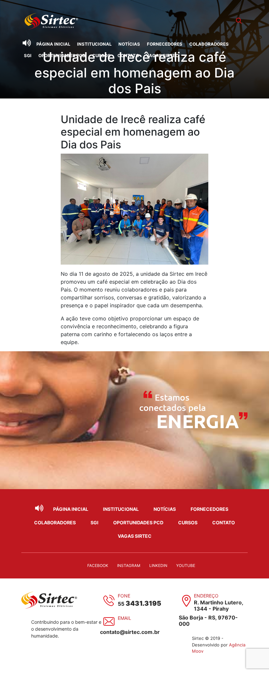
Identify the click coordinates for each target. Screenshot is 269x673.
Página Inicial (53, 44)
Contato (128, 55)
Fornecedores (164, 44)
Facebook (97, 565)
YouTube (185, 565)
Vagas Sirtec (162, 55)
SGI (27, 55)
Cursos (101, 55)
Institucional (94, 44)
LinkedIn (158, 565)
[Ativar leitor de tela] (26, 43)
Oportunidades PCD (61, 55)
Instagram (128, 565)
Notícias (129, 44)
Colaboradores (209, 44)
